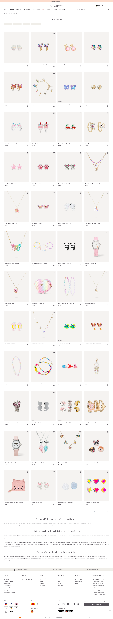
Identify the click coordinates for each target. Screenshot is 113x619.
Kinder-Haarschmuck (26, 544)
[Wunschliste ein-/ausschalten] (27, 33)
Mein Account (7, 585)
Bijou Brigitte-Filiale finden (28, 579)
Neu (5, 9)
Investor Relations (79, 578)
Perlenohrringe (43, 578)
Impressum (95, 587)
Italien (59, 581)
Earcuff (41, 581)
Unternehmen (78, 581)
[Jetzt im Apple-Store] (61, 611)
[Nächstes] (107, 511)
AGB (94, 578)
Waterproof (36, 9)
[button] (102, 5)
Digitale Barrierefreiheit (98, 592)
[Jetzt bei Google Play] (69, 611)
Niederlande (60, 585)
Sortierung (101, 29)
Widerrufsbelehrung (97, 588)
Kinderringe (17, 525)
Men (55, 9)
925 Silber (18, 9)
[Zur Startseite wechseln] (56, 5)
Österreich (60, 578)
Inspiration (62, 9)
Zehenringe (42, 587)
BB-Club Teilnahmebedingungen (100, 579)
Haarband (42, 583)
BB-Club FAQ (7, 579)
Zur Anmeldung (96, 604)
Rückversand (7, 583)
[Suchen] (108, 9)
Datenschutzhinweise (98, 581)
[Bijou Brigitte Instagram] (63, 604)
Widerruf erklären (97, 590)
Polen (59, 587)
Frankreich (60, 579)
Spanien (59, 583)
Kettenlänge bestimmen (9, 592)
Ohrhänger (42, 585)
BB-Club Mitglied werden (10, 578)
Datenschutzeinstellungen (99, 594)
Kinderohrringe (11, 525)
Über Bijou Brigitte (79, 579)
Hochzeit (49, 9)
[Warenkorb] (108, 5)
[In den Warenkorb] (27, 65)
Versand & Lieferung (8, 581)
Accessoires (27, 9)
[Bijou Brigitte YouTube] (78, 604)
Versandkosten (59, 617)
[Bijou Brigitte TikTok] (59, 604)
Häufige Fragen (7, 587)
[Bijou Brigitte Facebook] (68, 604)
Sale (43, 9)
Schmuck (11, 9)
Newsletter (6, 588)
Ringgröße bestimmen (9, 590)
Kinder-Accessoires (39, 542)
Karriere (77, 583)
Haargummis (43, 579)
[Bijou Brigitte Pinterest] (73, 604)
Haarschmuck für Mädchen (29, 525)
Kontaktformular (26, 578)
